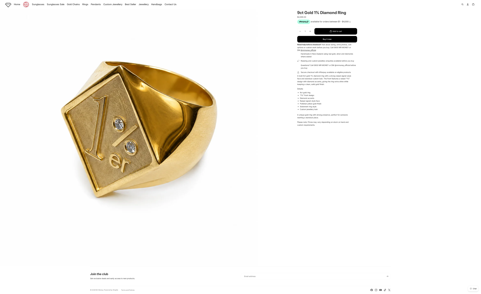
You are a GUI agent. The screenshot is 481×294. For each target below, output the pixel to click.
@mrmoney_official (308, 50)
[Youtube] (380, 289)
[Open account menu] (467, 4)
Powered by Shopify (111, 290)
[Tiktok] (384, 289)
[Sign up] (387, 276)
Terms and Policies (128, 290)
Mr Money (99, 290)
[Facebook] (371, 289)
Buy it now (327, 39)
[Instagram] (376, 289)
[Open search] (462, 4)
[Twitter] (389, 289)
